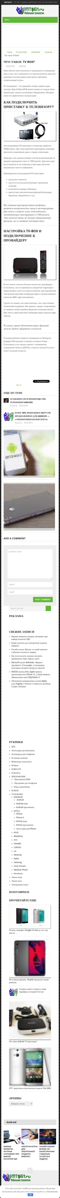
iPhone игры (21, 821)
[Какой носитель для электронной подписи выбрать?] (29, 1136)
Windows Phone (21, 870)
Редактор (13, 406)
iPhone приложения (24, 825)
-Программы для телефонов (25, 783)
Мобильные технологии (21, 762)
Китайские (18, 873)
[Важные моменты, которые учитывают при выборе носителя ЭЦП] (12, 1136)
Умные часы (16, 881)
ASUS (16, 832)
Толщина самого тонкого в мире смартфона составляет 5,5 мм (32, 990)
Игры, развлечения (22, 787)
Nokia (16, 858)
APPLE (17, 811)
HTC (16, 840)
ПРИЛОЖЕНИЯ (18, 776)
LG (15, 851)
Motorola (18, 855)
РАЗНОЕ (15, 790)
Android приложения (25, 807)
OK (30, 1195)
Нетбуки (14, 765)
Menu (7, 20)
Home (9, 52)
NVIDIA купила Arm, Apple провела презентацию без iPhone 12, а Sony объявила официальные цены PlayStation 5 (30, 674)
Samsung (18, 862)
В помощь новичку (19, 758)
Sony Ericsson (20, 866)
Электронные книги (19, 885)
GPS (13, 747)
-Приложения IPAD (22, 779)
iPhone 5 (20, 817)
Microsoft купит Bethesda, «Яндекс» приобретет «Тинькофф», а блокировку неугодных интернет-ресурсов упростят (28, 665)
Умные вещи (16, 877)
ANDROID (35, 52)
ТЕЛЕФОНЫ (21, 52)
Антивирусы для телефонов (23, 754)
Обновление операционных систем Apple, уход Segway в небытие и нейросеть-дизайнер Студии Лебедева (31, 684)
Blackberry (18, 836)
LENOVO (17, 847)
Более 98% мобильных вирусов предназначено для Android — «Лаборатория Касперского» (33, 416)
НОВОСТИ (16, 769)
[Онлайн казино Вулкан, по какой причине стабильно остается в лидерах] (47, 1136)
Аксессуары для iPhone (26, 829)
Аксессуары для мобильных (23, 750)
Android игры (22, 803)
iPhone (19, 814)
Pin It (18, 385)
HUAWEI (17, 844)
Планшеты (15, 773)
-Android (48, 52)
